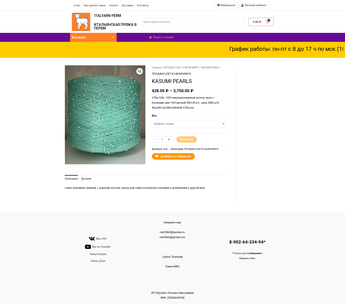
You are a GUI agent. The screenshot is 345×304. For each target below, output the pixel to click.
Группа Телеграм (172, 256)
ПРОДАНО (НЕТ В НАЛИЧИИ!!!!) (181, 67)
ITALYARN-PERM (107, 15)
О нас (77, 5)
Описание (71, 178)
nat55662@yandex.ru (172, 232)
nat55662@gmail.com (172, 237)
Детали (86, 178)
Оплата (113, 5)
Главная (156, 67)
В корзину (186, 139)
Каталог (79, 37)
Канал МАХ (172, 266)
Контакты (142, 5)
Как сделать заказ (95, 5)
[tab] (71, 179)
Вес (154, 115)
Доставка (127, 5)
